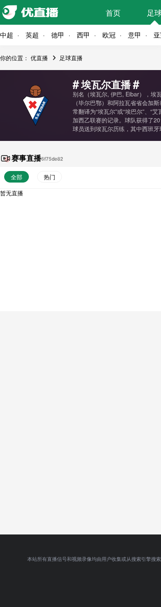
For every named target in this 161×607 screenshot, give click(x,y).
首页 (113, 12)
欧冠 (109, 35)
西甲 (83, 35)
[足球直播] (45, 12)
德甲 (57, 35)
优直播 (39, 58)
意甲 (134, 35)
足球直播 (71, 58)
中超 (6, 35)
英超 (32, 35)
